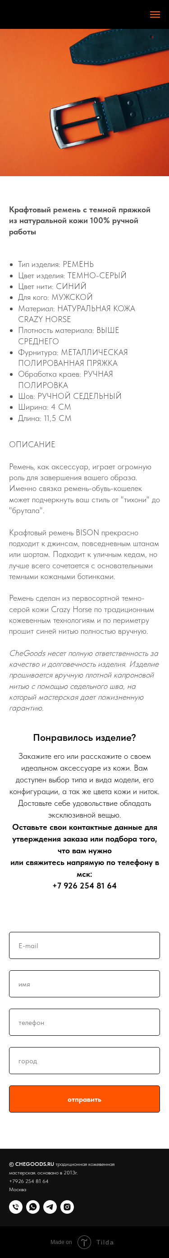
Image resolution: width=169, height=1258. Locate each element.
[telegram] (50, 1207)
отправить (84, 1099)
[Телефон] (16, 1207)
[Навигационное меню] (155, 14)
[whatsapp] (33, 1207)
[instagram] (67, 1207)
